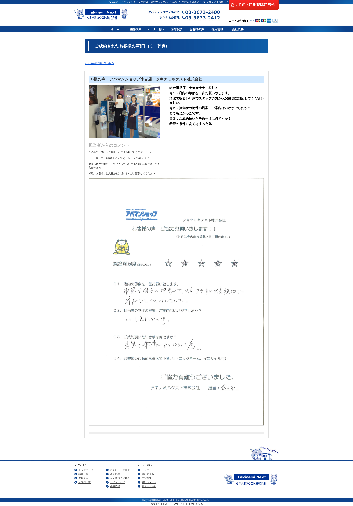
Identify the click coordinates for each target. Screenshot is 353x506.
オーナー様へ (156, 29)
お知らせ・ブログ (120, 470)
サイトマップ (117, 482)
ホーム (115, 29)
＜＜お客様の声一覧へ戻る (99, 63)
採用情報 (217, 29)
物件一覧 (83, 474)
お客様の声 (197, 29)
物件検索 (135, 29)
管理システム (149, 482)
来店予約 (83, 478)
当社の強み (148, 474)
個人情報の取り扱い (121, 478)
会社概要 (238, 29)
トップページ (85, 470)
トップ (145, 470)
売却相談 (176, 29)
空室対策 (147, 478)
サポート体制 (149, 486)
